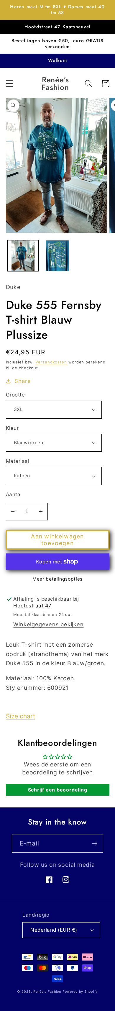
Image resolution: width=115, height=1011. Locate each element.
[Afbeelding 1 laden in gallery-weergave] (23, 255)
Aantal (14, 494)
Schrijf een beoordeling (57, 790)
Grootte (15, 395)
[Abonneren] (94, 844)
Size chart (20, 716)
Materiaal (17, 461)
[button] (9, 83)
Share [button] (22, 381)
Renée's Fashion (47, 992)
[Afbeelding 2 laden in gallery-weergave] (57, 255)
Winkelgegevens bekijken (48, 624)
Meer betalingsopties (57, 579)
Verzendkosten (51, 362)
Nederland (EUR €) (53, 930)
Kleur (12, 428)
